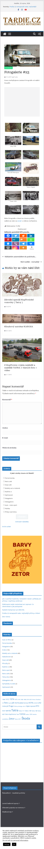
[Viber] (15, 243)
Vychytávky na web (8, 684)
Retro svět (8, 481)
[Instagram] (15, 247)
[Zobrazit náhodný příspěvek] (39, 33)
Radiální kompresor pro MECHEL (13, 610)
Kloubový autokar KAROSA (18, 326)
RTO (37, 706)
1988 (25, 699)
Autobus (38, 699)
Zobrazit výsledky (22, 522)
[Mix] (23, 239)
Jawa (21, 702)
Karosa (26, 703)
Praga (11, 706)
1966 (3, 699)
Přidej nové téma (11, 512)
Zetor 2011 (18, 719)
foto (6, 702)
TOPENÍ (22, 714)
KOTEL (31, 703)
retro (24, 706)
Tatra (14, 710)
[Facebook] (8, 235)
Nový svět (8, 485)
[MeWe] (15, 239)
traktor (27, 714)
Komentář (7, 399)
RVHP (3, 711)
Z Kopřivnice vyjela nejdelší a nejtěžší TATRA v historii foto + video (20, 367)
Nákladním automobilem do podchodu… (20, 257)
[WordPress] (8, 247)
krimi (35, 703)
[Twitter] (15, 235)
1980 (22, 699)
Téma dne (5, 677)
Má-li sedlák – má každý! (30, 262)
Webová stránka (9, 447)
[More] (23, 247)
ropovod (33, 706)
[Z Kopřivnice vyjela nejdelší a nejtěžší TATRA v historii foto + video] (22, 339)
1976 (19, 699)
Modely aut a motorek (12, 488)
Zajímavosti (9, 495)
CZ (3, 703)
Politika (7, 508)
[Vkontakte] (30, 243)
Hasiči (9, 703)
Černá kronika (10, 478)
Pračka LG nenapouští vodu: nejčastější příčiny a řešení (21, 613)
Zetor (12, 718)
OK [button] (14, 844)
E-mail (5, 438)
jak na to (15, 702)
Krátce (4, 650)
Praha (15, 706)
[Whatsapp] (30, 239)
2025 (30, 699)
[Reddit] (23, 235)
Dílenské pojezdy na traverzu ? (14, 808)
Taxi (17, 714)
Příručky (5, 663)
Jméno (5, 428)
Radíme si (8, 492)
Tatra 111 (21, 711)
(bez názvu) (6, 617)
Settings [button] (6, 844)
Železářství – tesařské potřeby (13, 793)
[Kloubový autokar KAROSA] (22, 315)
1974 (12, 699)
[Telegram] (23, 243)
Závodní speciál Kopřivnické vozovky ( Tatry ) (19, 301)
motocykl (5, 706)
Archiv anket (6, 527)
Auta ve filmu (6, 640)
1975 (16, 699)
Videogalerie (9, 502)
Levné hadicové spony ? (11, 803)
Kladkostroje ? (7, 812)
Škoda (26, 718)
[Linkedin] (30, 235)
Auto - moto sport (11, 505)
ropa (27, 706)
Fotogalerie (8, 68)
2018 (27, 699)
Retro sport (6, 670)
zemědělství (5, 719)
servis (8, 710)
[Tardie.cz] (4, 33)
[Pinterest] (8, 239)
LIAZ (39, 703)
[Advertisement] (22, 102)
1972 (7, 699)
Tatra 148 (34, 711)
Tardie (16, 77)
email (19, 221)
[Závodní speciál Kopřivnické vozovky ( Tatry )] (22, 274)
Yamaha (34, 714)
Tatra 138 (28, 711)
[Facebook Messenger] (8, 243)
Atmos (34, 699)
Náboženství (6, 657)
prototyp (19, 706)
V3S (31, 714)
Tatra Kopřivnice (10, 714)
